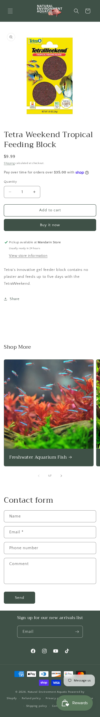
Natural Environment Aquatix (47, 691)
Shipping (9, 163)
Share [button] (14, 299)
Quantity (10, 181)
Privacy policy (55, 698)
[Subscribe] (77, 632)
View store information (28, 256)
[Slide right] (61, 475)
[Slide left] (38, 475)
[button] (10, 11)
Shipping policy (36, 706)
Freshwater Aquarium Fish (38, 457)
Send (19, 597)
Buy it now (50, 225)
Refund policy (31, 698)
